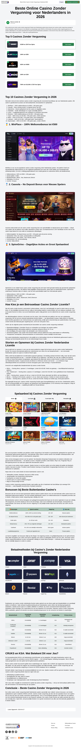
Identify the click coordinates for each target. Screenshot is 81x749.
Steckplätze (66, 398)
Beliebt (12, 398)
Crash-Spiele (48, 398)
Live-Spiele (30, 398)
